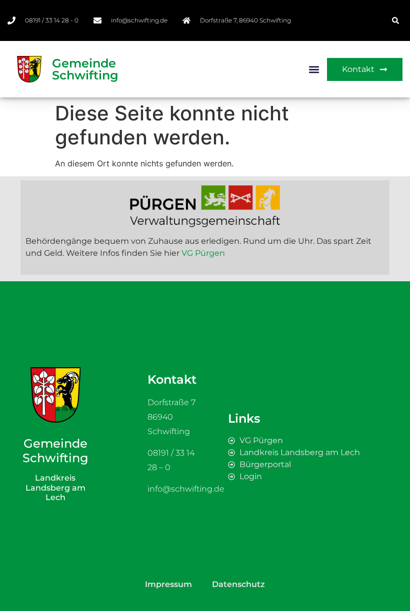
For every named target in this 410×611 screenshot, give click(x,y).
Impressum (168, 584)
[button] (395, 20)
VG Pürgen (203, 253)
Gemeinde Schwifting (85, 69)
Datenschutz (238, 584)
